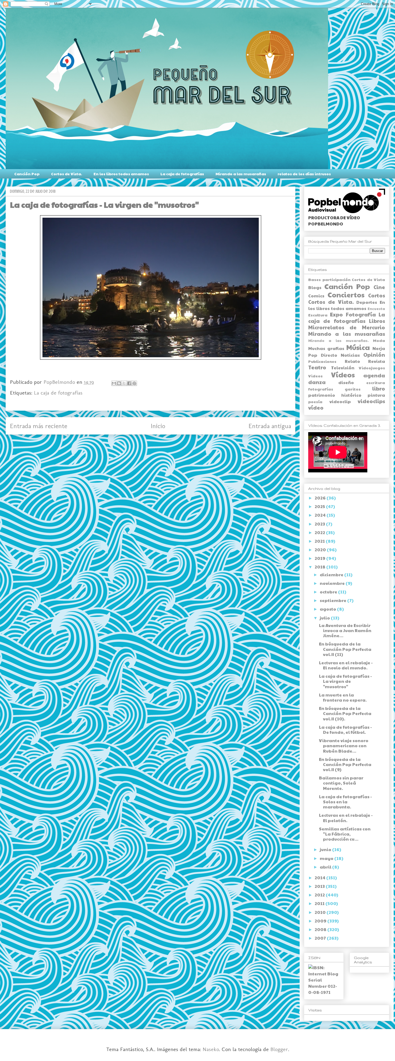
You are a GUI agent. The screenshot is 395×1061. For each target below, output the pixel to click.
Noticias (350, 355)
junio (326, 849)
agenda (374, 375)
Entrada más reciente (38, 426)
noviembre (333, 583)
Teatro (317, 367)
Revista (376, 361)
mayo (327, 858)
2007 (321, 938)
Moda (379, 340)
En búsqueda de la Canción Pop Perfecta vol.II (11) (345, 649)
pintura (376, 395)
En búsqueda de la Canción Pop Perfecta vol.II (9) (345, 764)
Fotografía (361, 314)
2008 (321, 929)
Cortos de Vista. (66, 173)
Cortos (376, 295)
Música (358, 347)
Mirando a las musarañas (241, 173)
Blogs (314, 287)
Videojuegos (372, 367)
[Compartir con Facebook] (129, 383)
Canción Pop (27, 173)
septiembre (333, 600)
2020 (321, 549)
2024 (320, 515)
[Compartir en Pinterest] (134, 383)
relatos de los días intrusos (304, 173)
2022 (320, 532)
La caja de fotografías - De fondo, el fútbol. (345, 729)
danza (317, 381)
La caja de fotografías (182, 173)
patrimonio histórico (334, 395)
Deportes (366, 302)
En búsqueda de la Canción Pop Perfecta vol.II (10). (345, 713)
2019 (320, 558)
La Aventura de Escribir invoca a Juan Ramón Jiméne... (345, 630)
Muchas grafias (326, 348)
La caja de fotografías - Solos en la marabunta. (345, 801)
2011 (320, 903)
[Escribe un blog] (119, 383)
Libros (377, 320)
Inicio (158, 426)
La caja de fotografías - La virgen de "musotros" (345, 681)
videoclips (371, 401)
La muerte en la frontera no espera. (343, 697)
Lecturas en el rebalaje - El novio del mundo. (346, 665)
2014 (320, 877)
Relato (352, 361)
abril (326, 867)
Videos (315, 375)
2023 (320, 524)
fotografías (320, 389)
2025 (320, 506)
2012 (320, 895)
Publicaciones (322, 361)
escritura (375, 382)
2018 (320, 567)
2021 (320, 541)
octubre (329, 592)
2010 (320, 912)
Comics (316, 296)
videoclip (340, 401)
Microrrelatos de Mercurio (346, 327)
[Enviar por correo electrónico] (114, 383)
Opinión (374, 354)
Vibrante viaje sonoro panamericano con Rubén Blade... (343, 745)
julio (325, 618)
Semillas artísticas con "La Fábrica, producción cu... (345, 834)
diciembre (332, 574)
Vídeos (343, 374)
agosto (328, 609)
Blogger (279, 1049)
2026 (320, 498)
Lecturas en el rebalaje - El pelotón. (346, 817)
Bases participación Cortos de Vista (346, 279)
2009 (321, 921)
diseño (346, 382)
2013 (320, 886)
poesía (315, 401)
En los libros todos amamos (121, 173)
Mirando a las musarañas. (338, 340)
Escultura (318, 315)
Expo (336, 314)
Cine (379, 286)
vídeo (316, 407)
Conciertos (346, 294)
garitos (353, 389)
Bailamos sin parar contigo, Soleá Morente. (341, 783)
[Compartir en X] (124, 383)
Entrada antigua (270, 426)
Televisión (342, 367)
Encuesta (376, 308)
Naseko (211, 1049)
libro (378, 388)
